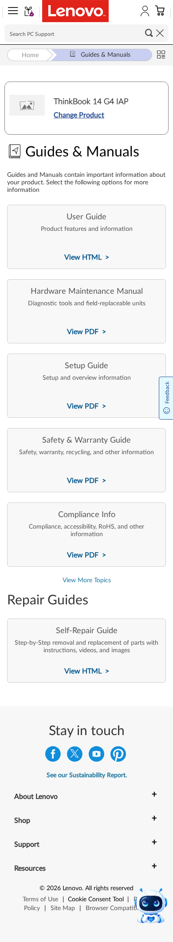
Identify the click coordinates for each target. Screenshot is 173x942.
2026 (54, 888)
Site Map (63, 908)
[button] (11, 12)
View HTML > (86, 257)
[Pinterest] (118, 756)
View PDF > (86, 331)
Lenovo (72, 888)
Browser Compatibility (116, 908)
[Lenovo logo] (75, 11)
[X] (75, 756)
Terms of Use (40, 899)
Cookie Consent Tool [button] (96, 899)
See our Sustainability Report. (87, 775)
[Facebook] (53, 756)
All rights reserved (109, 888)
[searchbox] (86, 33)
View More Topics (87, 580)
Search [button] (149, 32)
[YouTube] (96, 756)
